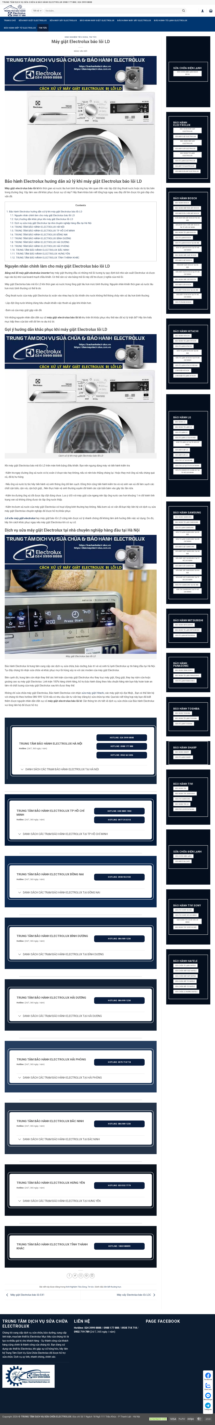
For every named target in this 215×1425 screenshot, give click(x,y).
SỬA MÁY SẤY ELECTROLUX (63, 20)
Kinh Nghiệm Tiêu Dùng (76, 37)
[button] (202, 10)
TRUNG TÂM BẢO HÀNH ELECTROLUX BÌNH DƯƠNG (40, 238)
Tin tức (43, 28)
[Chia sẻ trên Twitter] (75, 1275)
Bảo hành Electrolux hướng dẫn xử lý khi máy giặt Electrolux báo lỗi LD (44, 211)
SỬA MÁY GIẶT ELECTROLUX (33, 20)
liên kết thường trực (112, 1287)
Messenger (208, 1399)
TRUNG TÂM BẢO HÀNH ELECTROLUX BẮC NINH (39, 250)
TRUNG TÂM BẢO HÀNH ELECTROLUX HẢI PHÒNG (39, 246)
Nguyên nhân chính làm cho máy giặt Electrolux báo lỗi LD (42, 215)
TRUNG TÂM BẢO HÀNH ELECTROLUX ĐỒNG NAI (39, 234)
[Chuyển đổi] (22, 769)
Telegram (208, 1409)
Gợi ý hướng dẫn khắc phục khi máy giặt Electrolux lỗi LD (41, 219)
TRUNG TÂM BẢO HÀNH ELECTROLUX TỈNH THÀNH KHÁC (44, 257)
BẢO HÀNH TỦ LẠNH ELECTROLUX (170, 20)
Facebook (208, 1379)
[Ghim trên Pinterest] (86, 1275)
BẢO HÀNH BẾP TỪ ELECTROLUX (20, 28)
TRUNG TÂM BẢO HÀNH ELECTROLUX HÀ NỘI (37, 226)
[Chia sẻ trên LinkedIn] (92, 1275)
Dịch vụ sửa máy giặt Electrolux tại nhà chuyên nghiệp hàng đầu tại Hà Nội (50, 223)
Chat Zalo (208, 1389)
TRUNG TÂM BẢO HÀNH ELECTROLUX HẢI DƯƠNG (39, 242)
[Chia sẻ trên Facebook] (69, 1275)
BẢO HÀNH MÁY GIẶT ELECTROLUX (97, 20)
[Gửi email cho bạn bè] (80, 1275)
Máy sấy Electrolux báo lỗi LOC (134, 1294)
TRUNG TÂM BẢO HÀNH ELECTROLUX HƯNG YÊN (40, 253)
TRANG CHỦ (10, 20)
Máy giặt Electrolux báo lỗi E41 (27, 1294)
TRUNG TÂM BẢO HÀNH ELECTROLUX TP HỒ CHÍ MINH (42, 230)
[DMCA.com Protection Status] (158, 1419)
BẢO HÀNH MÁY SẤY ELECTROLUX (134, 20)
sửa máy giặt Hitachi (93, 692)
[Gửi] (183, 10)
